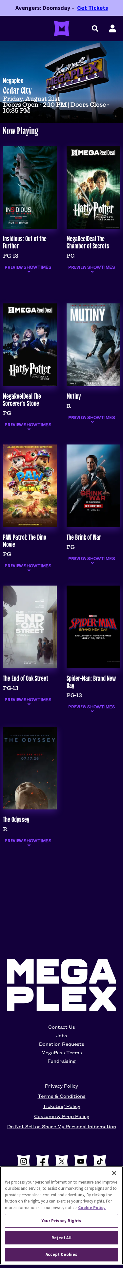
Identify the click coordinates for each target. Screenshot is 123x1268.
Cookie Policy (92, 1207)
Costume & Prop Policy (61, 1116)
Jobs (61, 1035)
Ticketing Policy (61, 1106)
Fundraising (62, 1060)
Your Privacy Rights (61, 1220)
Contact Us (61, 1026)
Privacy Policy (61, 1085)
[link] (61, 99)
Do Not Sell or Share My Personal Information (61, 1126)
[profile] (113, 28)
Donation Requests (61, 1043)
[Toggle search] (95, 29)
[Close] (114, 1173)
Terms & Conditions (62, 1095)
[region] (61, 1215)
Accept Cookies (62, 1254)
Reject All (61, 1238)
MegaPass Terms (61, 1052)
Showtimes (28, 267)
